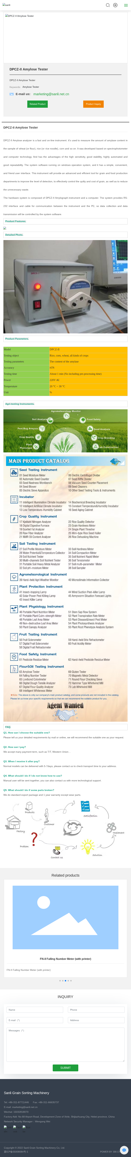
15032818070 (20, 1111)
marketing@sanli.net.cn (51, 94)
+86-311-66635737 (48, 1102)
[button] (123, 37)
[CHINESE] (115, 5)
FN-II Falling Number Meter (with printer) (65, 958)
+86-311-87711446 (18, 1102)
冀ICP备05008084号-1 (16, 1151)
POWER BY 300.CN (110, 1152)
